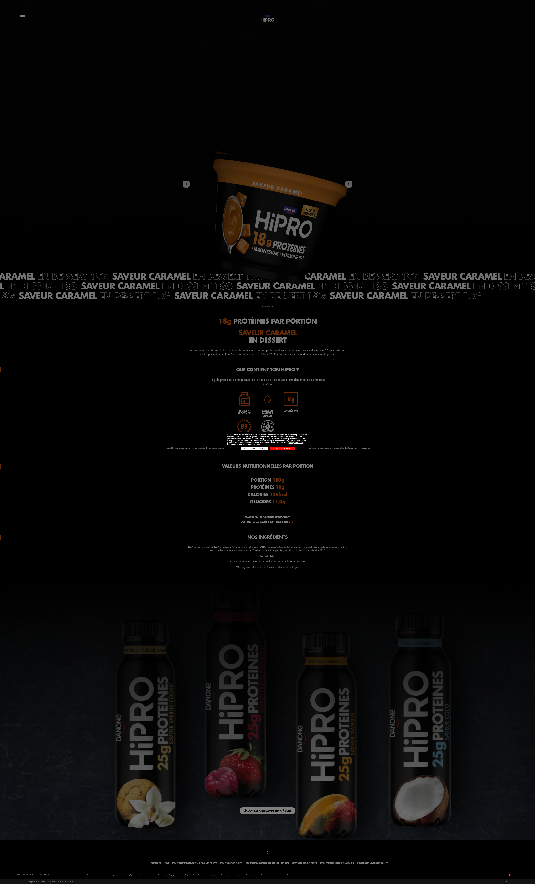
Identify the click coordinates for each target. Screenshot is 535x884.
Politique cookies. (296, 443)
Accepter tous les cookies (254, 449)
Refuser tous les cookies (282, 449)
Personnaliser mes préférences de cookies (244, 444)
